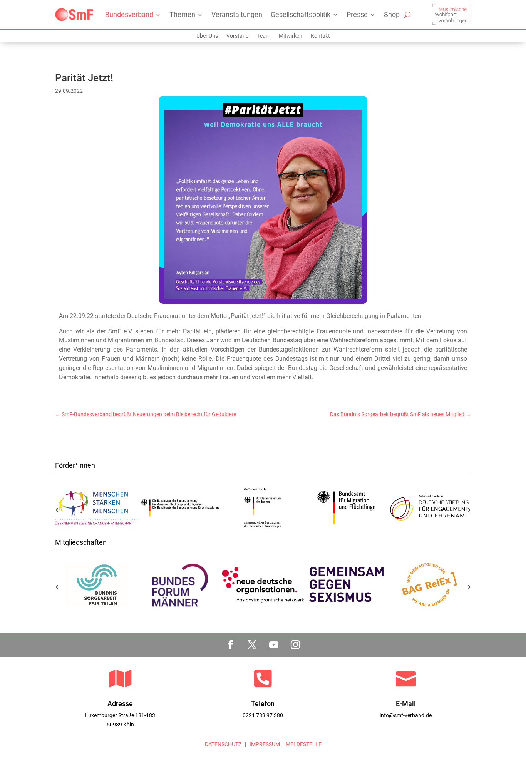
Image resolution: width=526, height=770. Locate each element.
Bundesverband (129, 14)
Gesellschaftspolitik (300, 14)
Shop (392, 14)
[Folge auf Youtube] (274, 645)
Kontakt (320, 36)
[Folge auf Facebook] (230, 645)
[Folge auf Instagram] (295, 645)
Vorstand (237, 36)
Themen (182, 14)
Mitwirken (290, 36)
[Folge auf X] (252, 645)
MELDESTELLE (304, 744)
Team (263, 36)
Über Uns (207, 36)
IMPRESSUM (264, 744)
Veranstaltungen (236, 14)
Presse (357, 14)
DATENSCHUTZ (223, 744)
